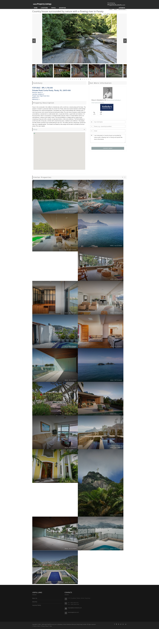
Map (35, 129)
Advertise (34, 602)
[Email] (107, 130)
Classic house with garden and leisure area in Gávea (55, 466)
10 (97, 70)
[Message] (107, 138)
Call (94, 114)
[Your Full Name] (107, 121)
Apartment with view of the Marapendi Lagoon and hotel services (55, 533)
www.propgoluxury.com (73, 612)
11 (114, 70)
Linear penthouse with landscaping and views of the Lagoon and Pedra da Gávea (55, 398)
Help (51, 626)
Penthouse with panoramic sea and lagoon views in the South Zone (55, 298)
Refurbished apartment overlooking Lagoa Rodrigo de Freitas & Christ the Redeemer (100, 298)
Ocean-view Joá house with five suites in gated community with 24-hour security (55, 567)
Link (101, 114)
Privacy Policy (44, 626)
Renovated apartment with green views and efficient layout (100, 264)
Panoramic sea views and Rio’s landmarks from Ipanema (100, 432)
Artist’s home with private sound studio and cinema (100, 483)
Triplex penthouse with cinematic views (100, 533)
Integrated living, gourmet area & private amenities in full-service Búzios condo (55, 232)
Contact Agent (107, 148)
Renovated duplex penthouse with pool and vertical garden (55, 197)
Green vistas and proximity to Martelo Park (100, 331)
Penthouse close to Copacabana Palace (55, 331)
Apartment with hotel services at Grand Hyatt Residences (55, 365)
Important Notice (36, 605)
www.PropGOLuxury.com (50, 624)
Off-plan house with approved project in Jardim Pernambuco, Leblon (100, 398)
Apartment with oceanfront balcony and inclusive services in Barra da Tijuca (55, 432)
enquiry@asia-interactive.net (75, 608)
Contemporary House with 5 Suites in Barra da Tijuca (100, 197)
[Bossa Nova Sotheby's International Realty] (107, 107)
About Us (34, 598)
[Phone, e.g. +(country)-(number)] (107, 126)
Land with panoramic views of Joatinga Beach (100, 230)
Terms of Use (36, 626)
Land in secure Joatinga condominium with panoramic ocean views (100, 365)
